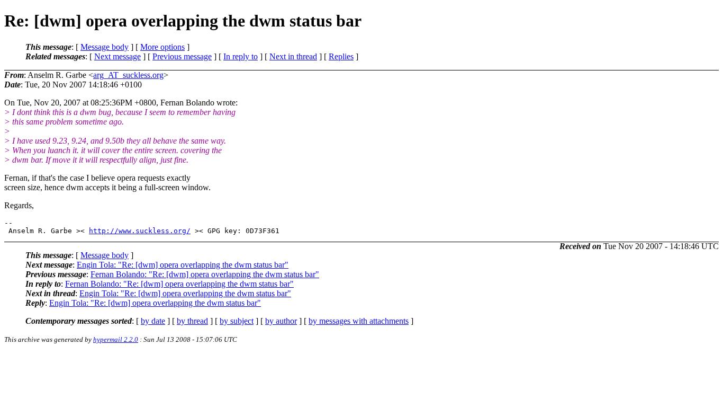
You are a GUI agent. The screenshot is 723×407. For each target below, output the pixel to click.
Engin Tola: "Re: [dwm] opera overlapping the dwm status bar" (182, 264)
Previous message (182, 56)
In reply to (240, 56)
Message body (104, 46)
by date (153, 320)
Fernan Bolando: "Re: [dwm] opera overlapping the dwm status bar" (205, 274)
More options (162, 46)
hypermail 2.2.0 (115, 339)
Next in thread (293, 56)
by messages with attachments (359, 320)
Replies (341, 56)
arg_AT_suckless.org (128, 74)
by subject (237, 320)
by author (281, 320)
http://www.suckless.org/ (140, 231)
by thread (192, 320)
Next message (117, 56)
